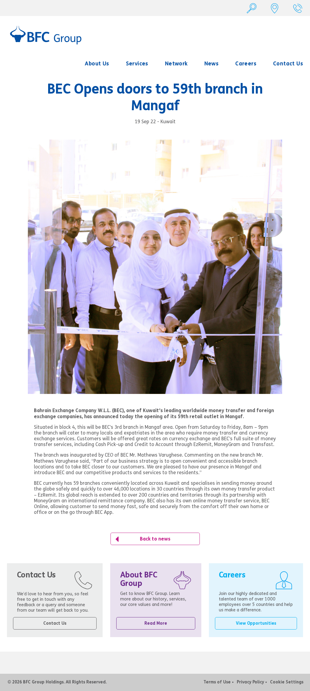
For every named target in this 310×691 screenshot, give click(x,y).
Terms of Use (217, 682)
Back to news (155, 539)
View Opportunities (256, 623)
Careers (245, 63)
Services (137, 63)
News (211, 63)
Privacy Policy (250, 682)
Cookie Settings (286, 682)
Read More (155, 623)
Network (176, 63)
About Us (97, 63)
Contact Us (288, 63)
